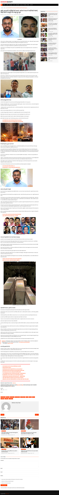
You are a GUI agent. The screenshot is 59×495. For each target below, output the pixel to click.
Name (2, 468)
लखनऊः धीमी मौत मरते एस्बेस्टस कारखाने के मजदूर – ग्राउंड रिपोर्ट (10, 215)
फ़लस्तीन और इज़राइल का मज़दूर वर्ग (7, 367)
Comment (2, 460)
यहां (11, 386)
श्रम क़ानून (21, 4)
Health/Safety (16, 14)
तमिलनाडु (7, 398)
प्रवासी (14, 4)
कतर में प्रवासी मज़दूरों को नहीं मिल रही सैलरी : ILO (9, 165)
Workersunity (7, 493)
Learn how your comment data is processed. (18, 487)
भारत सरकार (11, 398)
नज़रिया (7, 4)
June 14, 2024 (10, 343)
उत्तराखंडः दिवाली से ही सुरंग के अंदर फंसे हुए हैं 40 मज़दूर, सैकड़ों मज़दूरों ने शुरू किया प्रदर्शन (13, 370)
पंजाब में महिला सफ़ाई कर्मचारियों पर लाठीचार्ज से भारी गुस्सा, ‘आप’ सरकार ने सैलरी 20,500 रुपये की (52, 49)
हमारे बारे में (31, 4)
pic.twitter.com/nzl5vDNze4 (24, 342)
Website (2, 475)
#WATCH (3, 340)
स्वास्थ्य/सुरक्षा (10, 4)
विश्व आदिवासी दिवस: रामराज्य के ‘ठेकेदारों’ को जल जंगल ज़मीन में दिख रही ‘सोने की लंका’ (13, 374)
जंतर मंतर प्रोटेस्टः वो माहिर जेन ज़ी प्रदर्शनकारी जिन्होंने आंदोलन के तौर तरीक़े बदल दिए (52, 39)
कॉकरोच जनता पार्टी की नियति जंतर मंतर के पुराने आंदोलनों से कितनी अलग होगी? (52, 29)
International (21, 14)
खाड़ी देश (3, 398)
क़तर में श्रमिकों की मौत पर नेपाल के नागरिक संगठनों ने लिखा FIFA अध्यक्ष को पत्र (12, 120)
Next (36, 414)
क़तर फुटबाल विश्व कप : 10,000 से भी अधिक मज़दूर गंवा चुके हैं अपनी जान (11, 167)
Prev (3, 414)
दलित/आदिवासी (17, 4)
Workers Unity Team (4, 14)
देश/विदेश (4, 4)
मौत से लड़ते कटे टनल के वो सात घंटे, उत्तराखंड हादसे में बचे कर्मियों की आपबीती (12, 371)
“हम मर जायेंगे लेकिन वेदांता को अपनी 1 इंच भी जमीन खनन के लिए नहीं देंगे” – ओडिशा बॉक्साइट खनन (14, 373)
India (19, 14)
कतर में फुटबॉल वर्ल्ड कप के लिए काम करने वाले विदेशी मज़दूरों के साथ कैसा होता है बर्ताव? (13, 121)
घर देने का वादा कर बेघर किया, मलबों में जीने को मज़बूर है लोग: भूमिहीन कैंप (11, 260)
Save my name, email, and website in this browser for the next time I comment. (12, 479)
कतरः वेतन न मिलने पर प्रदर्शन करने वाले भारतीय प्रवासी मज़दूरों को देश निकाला (12, 214)
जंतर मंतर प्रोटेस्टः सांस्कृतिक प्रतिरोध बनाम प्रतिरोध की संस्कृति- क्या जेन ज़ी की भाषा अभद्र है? (52, 34)
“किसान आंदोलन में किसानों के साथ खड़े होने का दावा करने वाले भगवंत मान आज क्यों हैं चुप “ (13, 377)
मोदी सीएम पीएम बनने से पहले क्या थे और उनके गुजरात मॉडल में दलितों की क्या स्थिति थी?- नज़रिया (28, 433)
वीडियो (28, 4)
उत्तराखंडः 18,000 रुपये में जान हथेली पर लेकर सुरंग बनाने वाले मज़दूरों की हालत (12, 258)
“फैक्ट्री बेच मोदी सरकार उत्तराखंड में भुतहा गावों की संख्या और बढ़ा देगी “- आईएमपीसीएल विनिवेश (14, 376)
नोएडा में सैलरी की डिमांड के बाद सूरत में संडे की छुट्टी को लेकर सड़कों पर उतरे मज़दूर (52, 14)
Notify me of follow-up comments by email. (7, 481)
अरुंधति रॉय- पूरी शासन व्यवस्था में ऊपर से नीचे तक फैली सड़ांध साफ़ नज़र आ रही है (52, 58)
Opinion (5, 449)
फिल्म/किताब (24, 4)
